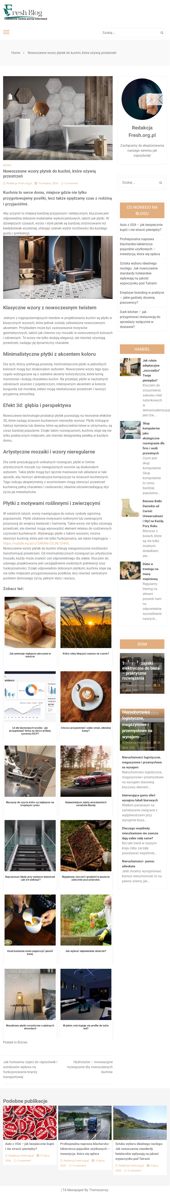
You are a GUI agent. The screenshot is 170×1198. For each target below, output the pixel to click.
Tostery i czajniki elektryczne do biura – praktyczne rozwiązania (141, 671)
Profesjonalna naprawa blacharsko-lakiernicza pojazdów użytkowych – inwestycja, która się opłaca (85, 1149)
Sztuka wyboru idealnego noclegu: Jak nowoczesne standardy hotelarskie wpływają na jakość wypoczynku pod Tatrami (139, 273)
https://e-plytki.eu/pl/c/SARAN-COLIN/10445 (36, 543)
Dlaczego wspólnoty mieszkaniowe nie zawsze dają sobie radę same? (140, 833)
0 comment (71, 183)
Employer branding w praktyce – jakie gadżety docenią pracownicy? (142, 298)
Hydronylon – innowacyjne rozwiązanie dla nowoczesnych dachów (90, 1067)
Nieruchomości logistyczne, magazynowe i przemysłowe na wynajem (137, 724)
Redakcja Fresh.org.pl (19, 183)
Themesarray (98, 1190)
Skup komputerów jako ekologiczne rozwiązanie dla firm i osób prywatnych (153, 438)
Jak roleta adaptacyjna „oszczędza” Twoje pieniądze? (151, 370)
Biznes (7, 165)
